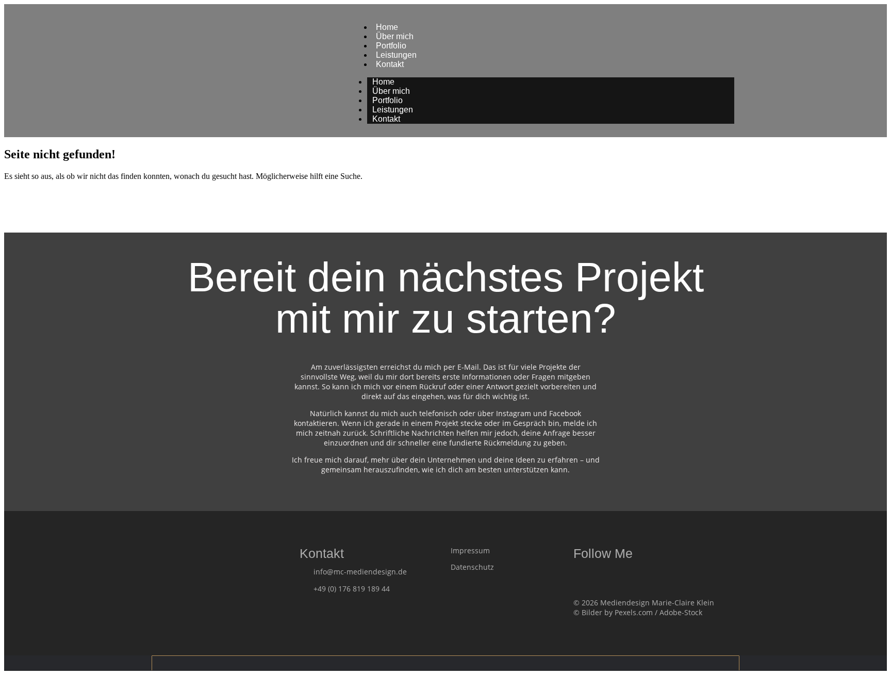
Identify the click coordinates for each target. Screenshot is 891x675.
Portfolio (387, 100)
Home (383, 81)
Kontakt (390, 64)
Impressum (470, 550)
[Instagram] (598, 575)
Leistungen (392, 109)
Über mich (391, 91)
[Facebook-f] (578, 575)
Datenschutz (472, 567)
